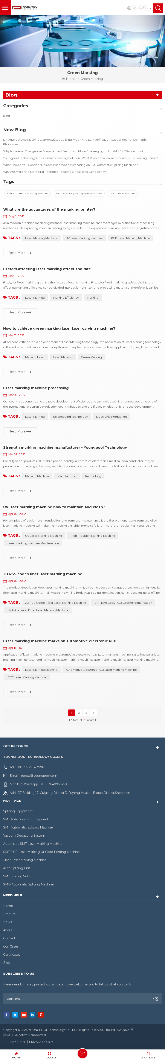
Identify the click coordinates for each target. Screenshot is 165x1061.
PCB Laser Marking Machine (130, 238)
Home (71, 79)
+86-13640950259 (53, 784)
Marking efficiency (66, 297)
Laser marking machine (41, 669)
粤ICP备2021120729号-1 (120, 1029)
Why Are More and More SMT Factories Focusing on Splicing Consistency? (55, 171)
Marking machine (37, 476)
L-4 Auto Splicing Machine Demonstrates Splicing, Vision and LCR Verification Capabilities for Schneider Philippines (75, 142)
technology (93, 476)
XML (23, 1041)
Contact (9, 938)
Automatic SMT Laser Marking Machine (33, 844)
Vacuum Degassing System (24, 835)
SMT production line (122, 193)
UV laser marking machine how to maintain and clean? (54, 507)
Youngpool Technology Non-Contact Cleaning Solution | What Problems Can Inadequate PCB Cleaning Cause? (80, 158)
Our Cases (10, 946)
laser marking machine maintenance (33, 543)
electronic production (111, 416)
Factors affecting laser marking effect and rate (47, 269)
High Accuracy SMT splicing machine (79, 193)
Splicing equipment (18, 811)
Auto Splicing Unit (16, 868)
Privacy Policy (41, 1041)
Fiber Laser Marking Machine (25, 860)
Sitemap (10, 1041)
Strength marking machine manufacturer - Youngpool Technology (65, 448)
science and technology (70, 416)
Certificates (11, 955)
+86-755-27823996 (30, 767)
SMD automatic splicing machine (28, 884)
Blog (6, 115)
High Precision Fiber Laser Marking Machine (38, 610)
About (7, 930)
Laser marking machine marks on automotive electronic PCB (59, 641)
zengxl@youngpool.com (38, 776)
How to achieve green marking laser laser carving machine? (59, 328)
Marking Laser (35, 357)
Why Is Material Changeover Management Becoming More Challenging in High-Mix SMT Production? (73, 151)
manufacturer (67, 476)
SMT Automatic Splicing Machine (27, 193)
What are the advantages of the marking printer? (49, 209)
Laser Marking (35, 297)
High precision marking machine (92, 535)
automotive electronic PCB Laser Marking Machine (101, 669)
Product (9, 914)
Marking (92, 297)
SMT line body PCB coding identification (123, 602)
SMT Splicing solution (19, 876)
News (7, 922)
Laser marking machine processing (36, 388)
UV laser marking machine (43, 535)
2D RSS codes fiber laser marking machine (42, 574)
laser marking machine (41, 238)
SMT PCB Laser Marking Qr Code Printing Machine (41, 852)
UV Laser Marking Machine (84, 238)
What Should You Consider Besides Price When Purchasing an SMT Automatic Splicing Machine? (70, 165)
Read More (17, 253)
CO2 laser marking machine (27, 677)
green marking (91, 357)
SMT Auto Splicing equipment (25, 819)
